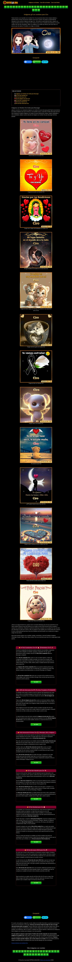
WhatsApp (37, 61)
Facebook (29, 61)
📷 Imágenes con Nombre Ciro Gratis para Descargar (26, 93)
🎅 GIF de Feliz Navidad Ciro (20, 95)
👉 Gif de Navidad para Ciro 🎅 (36, 807)
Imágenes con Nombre (34, 2)
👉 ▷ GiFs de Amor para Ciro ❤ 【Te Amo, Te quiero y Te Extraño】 (36, 690)
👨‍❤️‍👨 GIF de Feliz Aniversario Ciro (21, 103)
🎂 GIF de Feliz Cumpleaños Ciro (21, 100)
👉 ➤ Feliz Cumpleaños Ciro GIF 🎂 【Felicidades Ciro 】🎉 (36, 647)
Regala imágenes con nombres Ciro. (20, 943)
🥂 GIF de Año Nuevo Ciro (20, 97)
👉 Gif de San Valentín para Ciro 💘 (36, 770)
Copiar (45, 61)
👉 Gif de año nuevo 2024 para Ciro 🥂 (36, 850)
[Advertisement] (36, 76)
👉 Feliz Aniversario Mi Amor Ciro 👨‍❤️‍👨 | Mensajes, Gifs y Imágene (36, 732)
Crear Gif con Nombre (45, 2)
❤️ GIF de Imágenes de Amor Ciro (22, 98)
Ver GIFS (36, 682)
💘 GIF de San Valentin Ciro (20, 102)
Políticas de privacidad (45, 960)
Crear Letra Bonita (55, 2)
